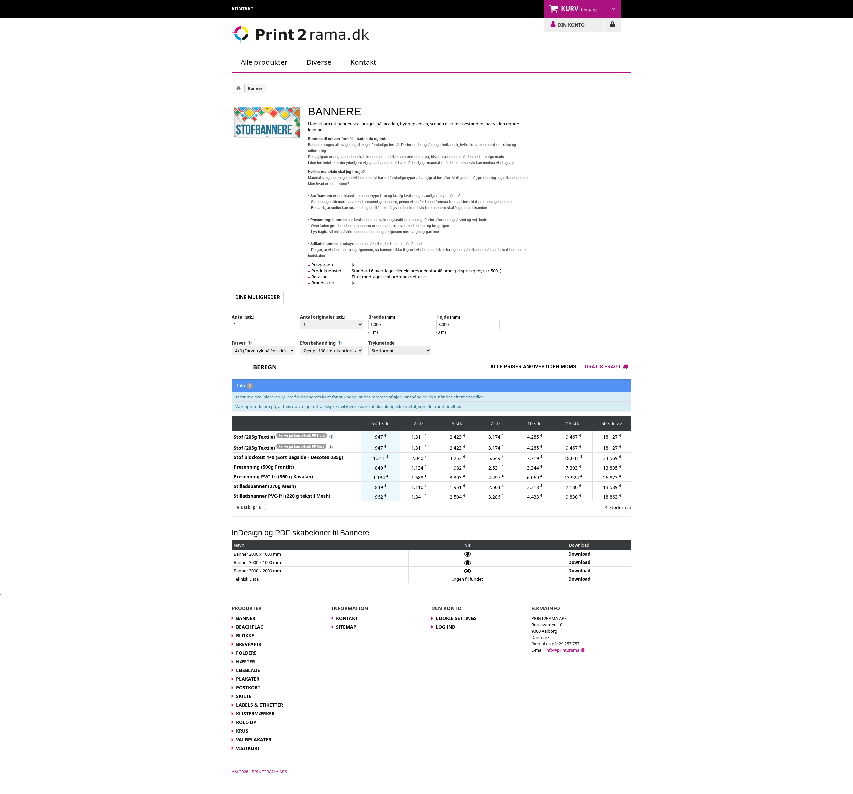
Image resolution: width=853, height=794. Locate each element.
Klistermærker (255, 713)
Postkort (248, 687)
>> (619, 423)
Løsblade (248, 670)
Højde (442, 317)
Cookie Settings (456, 618)
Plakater (247, 679)
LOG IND (612, 25)
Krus (242, 731)
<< (374, 423)
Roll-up (246, 722)
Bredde (376, 317)
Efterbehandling (318, 343)
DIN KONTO (571, 25)
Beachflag (250, 627)
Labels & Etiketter (259, 705)
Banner (255, 88)
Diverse (319, 62)
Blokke (245, 635)
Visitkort (248, 748)
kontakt (242, 8)
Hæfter (245, 661)
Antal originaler (317, 317)
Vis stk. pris (249, 507)
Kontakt (363, 62)
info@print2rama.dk (565, 650)
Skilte (243, 696)
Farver (239, 343)
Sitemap (346, 627)
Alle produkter (264, 62)
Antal (238, 317)
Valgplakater (253, 739)
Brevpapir (248, 644)
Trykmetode (381, 343)
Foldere (246, 653)
